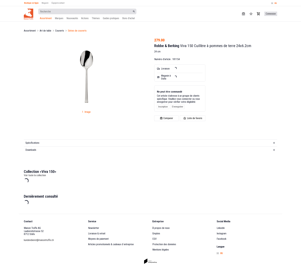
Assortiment (46, 18)
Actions (85, 18)
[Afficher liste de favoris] (251, 14)
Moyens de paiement (98, 238)
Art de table (45, 30)
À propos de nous (161, 228)
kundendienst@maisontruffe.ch (39, 240)
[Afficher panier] (258, 14)
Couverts (59, 30)
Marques (59, 18)
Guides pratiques (111, 18)
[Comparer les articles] (243, 14)
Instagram (221, 233)
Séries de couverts (77, 30)
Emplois (156, 233)
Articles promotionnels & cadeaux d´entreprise (111, 244)
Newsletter (93, 228)
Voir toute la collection (35, 175)
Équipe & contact (58, 3)
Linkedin (221, 228)
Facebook (221, 238)
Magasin (45, 3)
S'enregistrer (177, 106)
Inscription (163, 106)
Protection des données (164, 244)
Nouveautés (72, 18)
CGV (154, 238)
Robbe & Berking (166, 46)
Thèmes (96, 18)
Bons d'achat (128, 18)
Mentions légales (160, 249)
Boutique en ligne (31, 3)
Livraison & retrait (96, 233)
